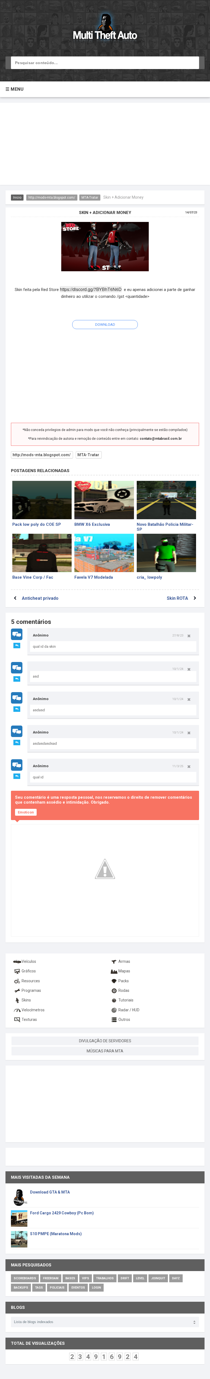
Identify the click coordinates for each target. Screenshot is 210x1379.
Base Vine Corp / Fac (32, 577)
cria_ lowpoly (149, 577)
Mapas (124, 971)
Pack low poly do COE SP (36, 524)
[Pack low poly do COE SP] (42, 500)
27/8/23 (177, 635)
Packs (123, 981)
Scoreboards (25, 1278)
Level (140, 1278)
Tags (39, 1287)
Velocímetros (33, 1010)
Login (96, 1287)
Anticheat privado (40, 598)
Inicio (17, 197)
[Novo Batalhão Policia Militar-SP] (166, 500)
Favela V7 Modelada (93, 577)
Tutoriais (125, 1000)
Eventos (78, 1287)
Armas (124, 961)
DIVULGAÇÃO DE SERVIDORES (105, 1041)
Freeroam (51, 1278)
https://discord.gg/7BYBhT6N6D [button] (91, 289)
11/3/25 (177, 766)
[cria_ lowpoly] (166, 553)
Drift (125, 1278)
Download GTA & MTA (50, 1192)
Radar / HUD (128, 1010)
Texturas (29, 1019)
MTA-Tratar (89, 197)
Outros (124, 1019)
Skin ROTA (177, 598)
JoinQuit (158, 1278)
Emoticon (26, 812)
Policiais (57, 1287)
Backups (21, 1287)
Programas (31, 990)
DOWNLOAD (105, 324)
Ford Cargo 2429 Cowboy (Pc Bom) (62, 1213)
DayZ (176, 1278)
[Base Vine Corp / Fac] (42, 553)
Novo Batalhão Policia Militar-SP (165, 526)
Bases (70, 1278)
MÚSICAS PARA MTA (105, 1051)
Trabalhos (105, 1278)
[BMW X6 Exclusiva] (104, 500)
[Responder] (16, 645)
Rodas (123, 990)
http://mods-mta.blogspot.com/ (51, 197)
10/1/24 (177, 668)
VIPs (85, 1278)
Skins (26, 1000)
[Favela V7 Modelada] (104, 553)
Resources (31, 981)
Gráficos (29, 971)
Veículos (29, 961)
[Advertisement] (105, 143)
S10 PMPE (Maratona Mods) (56, 1234)
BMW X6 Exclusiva (92, 524)
